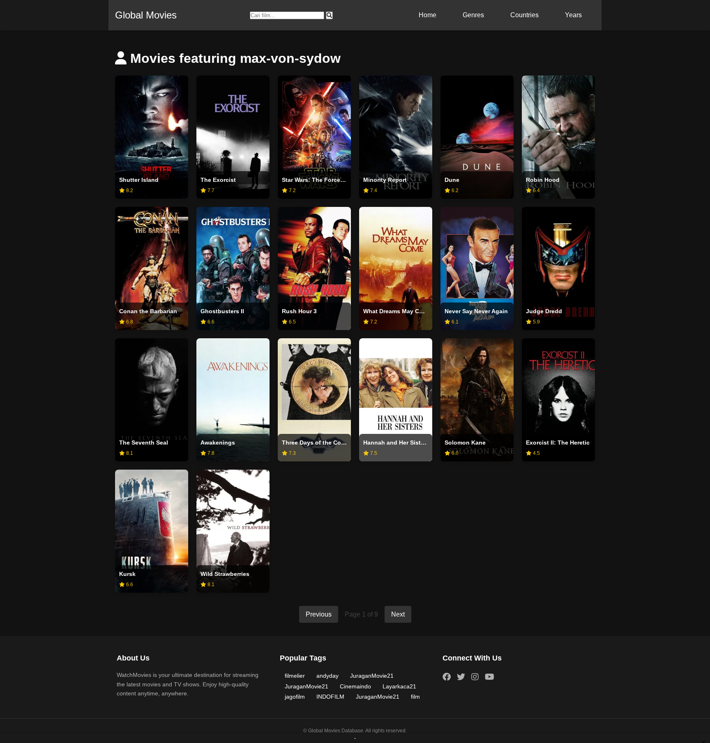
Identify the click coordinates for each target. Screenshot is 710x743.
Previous (319, 614)
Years (573, 14)
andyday (327, 675)
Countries (524, 14)
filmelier (295, 675)
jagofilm (295, 696)
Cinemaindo (355, 686)
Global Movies (146, 15)
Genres (473, 14)
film (415, 696)
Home (427, 14)
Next (398, 614)
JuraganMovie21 (372, 675)
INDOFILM (330, 696)
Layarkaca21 (399, 686)
